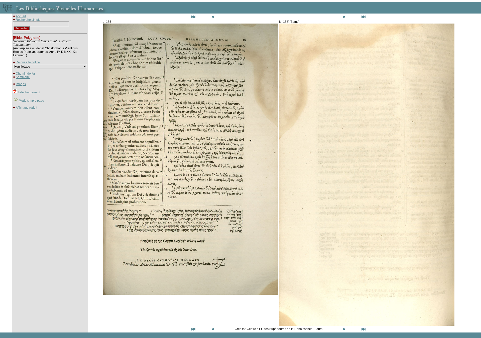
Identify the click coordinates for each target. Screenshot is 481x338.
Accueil (21, 16)
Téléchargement (29, 92)
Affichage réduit (26, 107)
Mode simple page (31, 100)
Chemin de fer (25, 73)
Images (21, 84)
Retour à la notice (28, 62)
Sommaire (23, 77)
